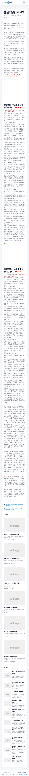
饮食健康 (24, 772)
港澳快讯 (10, 772)
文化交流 (14, 772)
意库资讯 (13, 774)
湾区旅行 (19, 772)
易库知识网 (17, 774)
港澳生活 (6, 6)
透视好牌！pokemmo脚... (10, 656)
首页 (2, 6)
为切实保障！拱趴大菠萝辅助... (12, 583)
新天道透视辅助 (7, 501)
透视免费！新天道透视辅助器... (12, 534)
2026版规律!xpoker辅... (18, 720)
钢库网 (25, 774)
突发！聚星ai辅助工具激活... (11, 632)
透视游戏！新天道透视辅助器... (12, 558)
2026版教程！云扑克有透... (11, 607)
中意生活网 (21, 774)
